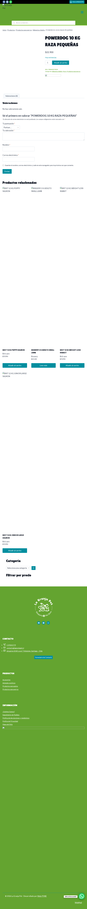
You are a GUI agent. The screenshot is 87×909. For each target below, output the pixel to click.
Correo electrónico (11, 155)
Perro (64, 71)
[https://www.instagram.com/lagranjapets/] (43, 622)
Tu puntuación (9, 123)
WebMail (78, 902)
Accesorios (6, 680)
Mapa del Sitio (8, 724)
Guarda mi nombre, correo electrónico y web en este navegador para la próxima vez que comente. (39, 165)
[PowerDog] (53, 82)
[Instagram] (7, 1)
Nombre (6, 145)
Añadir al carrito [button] (14, 365)
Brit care (6, 354)
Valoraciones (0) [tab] (11, 96)
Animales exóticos (9, 683)
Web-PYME (42, 896)
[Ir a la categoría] (34, 568)
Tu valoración (8, 130)
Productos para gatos (10, 686)
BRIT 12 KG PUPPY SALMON (14, 350)
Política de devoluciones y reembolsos (16, 718)
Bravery (34, 356)
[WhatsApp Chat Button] (82, 896)
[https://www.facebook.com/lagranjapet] (38, 622)
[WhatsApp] (10, 1)
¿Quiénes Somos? (9, 712)
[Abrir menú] (82, 12)
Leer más (43, 365)
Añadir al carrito (60, 62)
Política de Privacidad (10, 721)
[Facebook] (4, 1)
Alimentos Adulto (57, 71)
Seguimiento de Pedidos (11, 715)
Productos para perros (73, 71)
